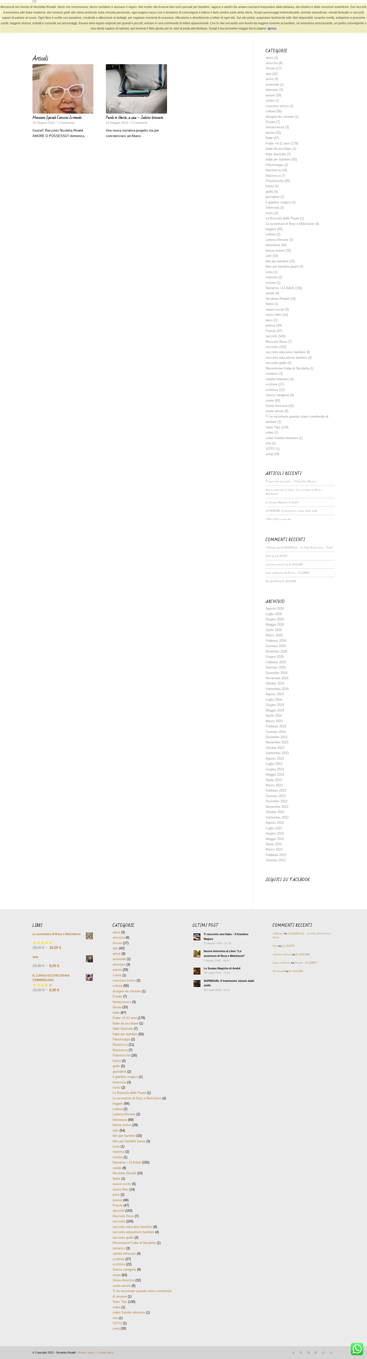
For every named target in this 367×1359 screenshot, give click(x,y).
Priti (268, 556)
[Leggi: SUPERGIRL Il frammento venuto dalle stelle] (196, 983)
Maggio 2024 (275, 710)
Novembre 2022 (277, 807)
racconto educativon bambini (286, 357)
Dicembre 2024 (276, 673)
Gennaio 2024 (276, 732)
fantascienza (275, 127)
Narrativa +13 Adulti (280, 288)
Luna (269, 272)
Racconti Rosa (276, 341)
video (269, 432)
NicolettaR (272, 581)
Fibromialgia (274, 165)
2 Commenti (139, 122)
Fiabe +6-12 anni (278, 143)
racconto (272, 347)
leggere (271, 229)
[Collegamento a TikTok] (316, 1352)
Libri (269, 256)
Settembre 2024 (277, 689)
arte (268, 74)
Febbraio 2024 (276, 726)
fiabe (269, 138)
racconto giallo (276, 363)
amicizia (272, 63)
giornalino (272, 197)
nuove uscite (275, 309)
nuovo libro (273, 315)
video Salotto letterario (282, 438)
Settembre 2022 (277, 817)
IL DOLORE (296, 564)
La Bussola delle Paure (282, 218)
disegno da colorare (280, 117)
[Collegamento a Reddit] (323, 1352)
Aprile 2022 (274, 844)
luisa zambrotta (274, 572)
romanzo (272, 373)
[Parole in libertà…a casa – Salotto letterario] (136, 89)
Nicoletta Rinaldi (277, 299)
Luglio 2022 (274, 828)
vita (268, 443)
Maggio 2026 (275, 624)
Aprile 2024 (274, 715)
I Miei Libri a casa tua (278, 519)
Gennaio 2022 (276, 860)
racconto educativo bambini (285, 352)
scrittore (271, 384)
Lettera (271, 234)
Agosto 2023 (275, 758)
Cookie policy (105, 1352)
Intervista (272, 207)
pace (269, 320)
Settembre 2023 (277, 753)
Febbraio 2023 (276, 790)
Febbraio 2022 (276, 855)
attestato (272, 90)
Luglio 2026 (274, 614)
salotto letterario (277, 379)
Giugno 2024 (275, 705)
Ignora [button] (272, 28)
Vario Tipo (273, 427)
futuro (270, 186)
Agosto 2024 (275, 694)
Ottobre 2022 (275, 812)
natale (270, 293)
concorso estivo (277, 106)
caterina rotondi (275, 564)
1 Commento (66, 122)
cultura (270, 111)
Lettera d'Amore (277, 240)
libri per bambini (277, 261)
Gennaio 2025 (276, 667)
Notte (269, 304)
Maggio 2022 (275, 839)
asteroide (272, 84)
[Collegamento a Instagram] (308, 1352)
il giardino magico (278, 202)
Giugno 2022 (275, 833)
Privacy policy (86, 1352)
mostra (271, 283)
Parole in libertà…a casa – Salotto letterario (134, 117)
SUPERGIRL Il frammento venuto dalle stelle (292, 510)
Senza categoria (277, 395)
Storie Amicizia (276, 406)
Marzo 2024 (274, 721)
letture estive (275, 250)
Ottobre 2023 (275, 748)
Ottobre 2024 (275, 683)
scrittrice (272, 390)
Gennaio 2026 (276, 646)
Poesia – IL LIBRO (299, 572)
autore (270, 95)
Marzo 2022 (274, 849)
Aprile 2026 (274, 630)
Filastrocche (274, 181)
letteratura (273, 245)
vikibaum (271, 547)
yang (269, 454)
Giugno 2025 (275, 657)
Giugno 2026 (275, 619)
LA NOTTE (281, 556)
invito (269, 213)
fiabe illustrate (276, 154)
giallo (269, 191)
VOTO (270, 449)
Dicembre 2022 (276, 801)
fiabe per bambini (278, 159)
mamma (271, 277)
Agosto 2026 (275, 608)
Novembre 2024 (277, 678)
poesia (270, 325)
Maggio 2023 (275, 774)
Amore (270, 68)
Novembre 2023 (277, 742)
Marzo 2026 (274, 635)
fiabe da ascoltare (278, 149)
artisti (270, 79)
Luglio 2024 (274, 699)
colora (270, 100)
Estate (270, 122)
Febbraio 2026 (276, 641)
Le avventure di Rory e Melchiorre (290, 224)
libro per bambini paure (282, 266)
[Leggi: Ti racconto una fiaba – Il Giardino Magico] (196, 936)
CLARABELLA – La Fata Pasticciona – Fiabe (307, 547)
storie (270, 400)
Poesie (271, 331)
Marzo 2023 (274, 785)
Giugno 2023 (275, 769)
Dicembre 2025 (276, 651)
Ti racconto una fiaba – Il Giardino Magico (291, 481)
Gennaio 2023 (276, 796)
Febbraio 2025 (276, 662)
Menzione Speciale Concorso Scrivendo (56, 117)
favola (270, 133)
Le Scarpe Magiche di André (282, 502)
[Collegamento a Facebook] (301, 1352)
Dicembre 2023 (276, 737)
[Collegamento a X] (293, 1352)
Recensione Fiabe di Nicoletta (287, 368)
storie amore (275, 411)
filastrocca (273, 170)
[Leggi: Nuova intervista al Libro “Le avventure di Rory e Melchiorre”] (196, 953)
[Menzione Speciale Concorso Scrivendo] (62, 89)
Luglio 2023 (274, 764)
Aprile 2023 (274, 780)
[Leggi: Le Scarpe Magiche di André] (196, 971)
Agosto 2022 (275, 823)
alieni (269, 58)
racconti (271, 336)
